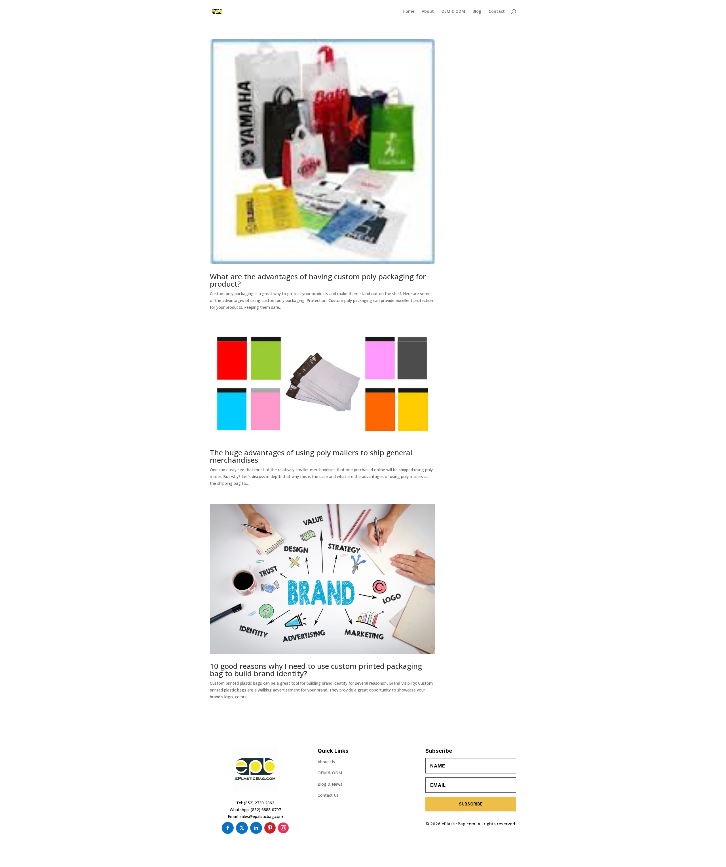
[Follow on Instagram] (283, 827)
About (428, 11)
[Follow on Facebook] (228, 828)
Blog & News (330, 784)
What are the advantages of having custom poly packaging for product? (318, 280)
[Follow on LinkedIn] (256, 828)
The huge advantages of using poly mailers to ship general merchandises (311, 456)
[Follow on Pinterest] (270, 828)
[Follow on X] (242, 828)
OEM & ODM (453, 11)
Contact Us (328, 795)
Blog (476, 11)
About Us (326, 761)
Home (408, 11)
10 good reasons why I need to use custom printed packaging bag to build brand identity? (316, 669)
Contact (497, 11)
